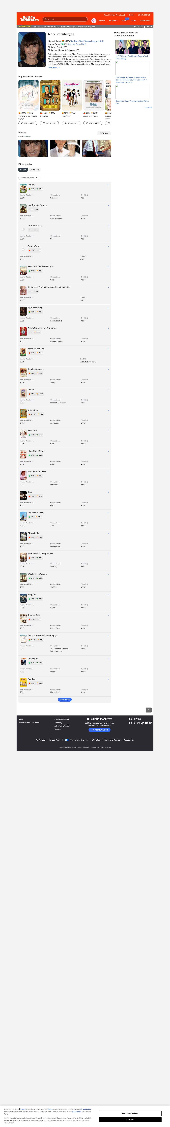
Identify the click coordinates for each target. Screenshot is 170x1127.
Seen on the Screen (51, 26)
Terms (50, 1109)
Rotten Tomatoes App (86, 26)
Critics (131, 15)
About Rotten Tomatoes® (114, 15)
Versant (23, 1109)
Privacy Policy (85, 1109)
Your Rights (76, 1111)
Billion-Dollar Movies (69, 26)
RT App (124, 21)
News (134, 21)
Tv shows (113, 21)
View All (148, 108)
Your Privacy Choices (79, 740)
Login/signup (144, 15)
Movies (102, 21)
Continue (130, 1120)
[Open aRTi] (94, 20)
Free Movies (37, 26)
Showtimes (145, 21)
